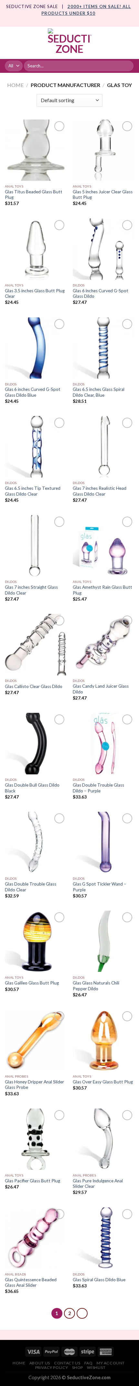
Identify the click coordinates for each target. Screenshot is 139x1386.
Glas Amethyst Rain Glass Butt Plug (102, 590)
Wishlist (96, 1367)
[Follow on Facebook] (57, 23)
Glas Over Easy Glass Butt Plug (103, 1081)
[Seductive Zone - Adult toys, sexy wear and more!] (69, 43)
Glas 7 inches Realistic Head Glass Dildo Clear (99, 491)
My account (111, 1363)
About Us (39, 1363)
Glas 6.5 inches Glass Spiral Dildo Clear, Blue (98, 392)
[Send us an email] (76, 23)
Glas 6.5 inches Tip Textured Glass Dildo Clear (32, 491)
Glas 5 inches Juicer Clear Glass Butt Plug (103, 194)
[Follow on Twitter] (69, 23)
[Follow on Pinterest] (82, 23)
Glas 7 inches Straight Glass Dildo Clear (31, 590)
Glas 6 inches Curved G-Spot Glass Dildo (100, 293)
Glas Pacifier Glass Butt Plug (32, 1180)
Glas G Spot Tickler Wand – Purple (99, 886)
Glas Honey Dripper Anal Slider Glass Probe (34, 1084)
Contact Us (67, 1363)
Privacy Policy (51, 1367)
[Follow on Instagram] (63, 23)
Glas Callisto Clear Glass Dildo (33, 686)
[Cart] (131, 43)
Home (15, 85)
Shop (77, 1367)
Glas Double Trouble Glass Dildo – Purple (98, 787)
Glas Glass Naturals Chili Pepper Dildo (96, 985)
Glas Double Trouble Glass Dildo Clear (30, 886)
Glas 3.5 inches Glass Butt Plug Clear (35, 293)
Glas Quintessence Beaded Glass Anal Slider (31, 1282)
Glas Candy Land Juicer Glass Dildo (101, 688)
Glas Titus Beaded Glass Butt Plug (33, 194)
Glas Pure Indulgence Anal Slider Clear (98, 1183)
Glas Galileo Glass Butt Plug (32, 982)
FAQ (88, 1363)
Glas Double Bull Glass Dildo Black (32, 787)
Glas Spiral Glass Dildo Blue (99, 1279)
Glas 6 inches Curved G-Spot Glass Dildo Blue (32, 392)
